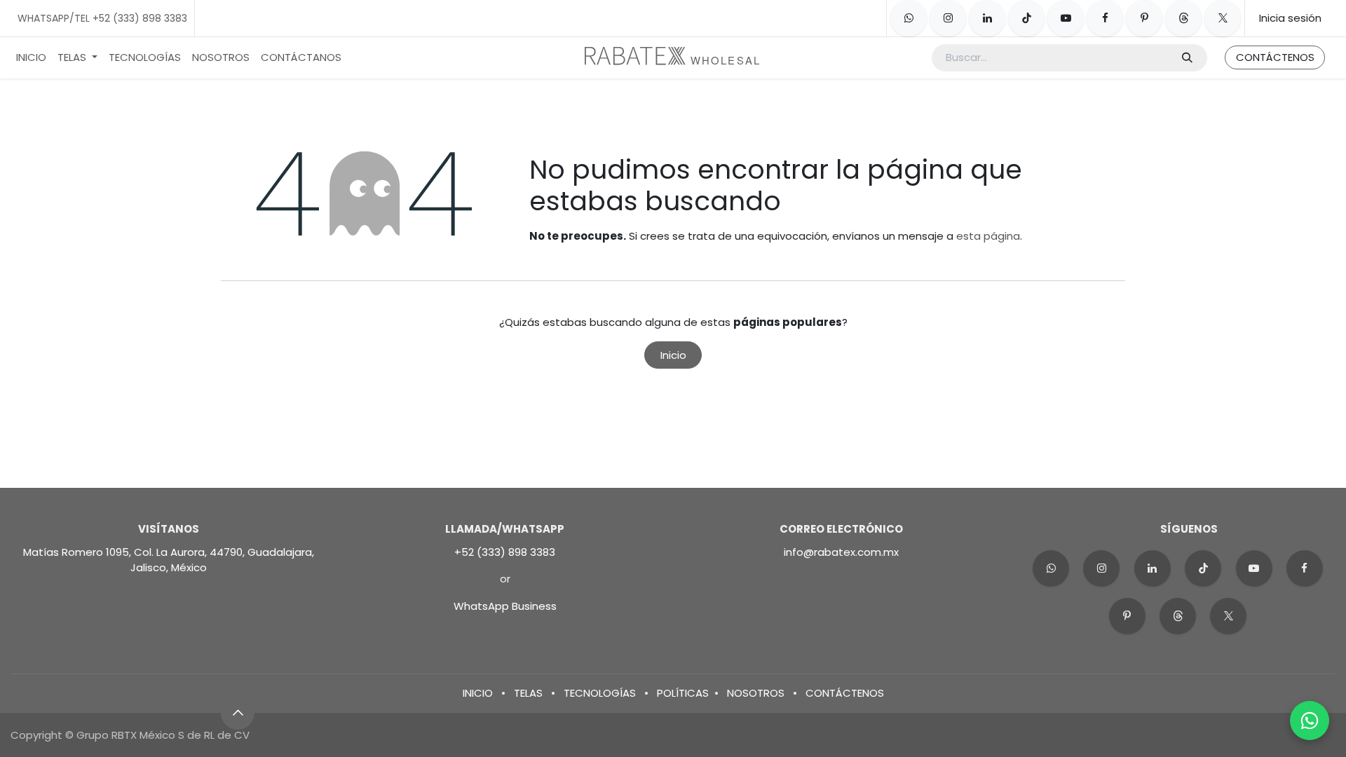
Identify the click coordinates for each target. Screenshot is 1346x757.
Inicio (673, 355)
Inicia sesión (1290, 18)
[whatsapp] (908, 18)
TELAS (528, 693)
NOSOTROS (755, 693)
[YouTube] (1065, 18)
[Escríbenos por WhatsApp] (1309, 720)
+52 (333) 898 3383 (504, 552)
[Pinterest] (1144, 18)
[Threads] (1183, 18)
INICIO (478, 693)
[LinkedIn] (987, 18)
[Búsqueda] (1187, 57)
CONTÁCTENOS (1275, 57)
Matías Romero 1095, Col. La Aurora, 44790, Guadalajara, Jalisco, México (168, 560)
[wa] (1051, 568)
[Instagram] (948, 18)
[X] (1222, 18)
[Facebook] (1105, 18)
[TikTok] (1026, 18)
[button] (237, 713)
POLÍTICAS (683, 693)
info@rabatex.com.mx (841, 552)
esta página (988, 236)
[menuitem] (31, 57)
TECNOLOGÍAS (600, 693)
